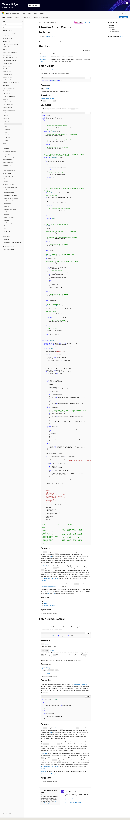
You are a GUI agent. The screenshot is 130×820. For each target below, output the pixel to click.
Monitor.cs (49, 70)
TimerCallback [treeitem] (6, 231)
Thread (46, 601)
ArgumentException (46, 668)
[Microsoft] (3, 13)
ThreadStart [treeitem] (6, 214)
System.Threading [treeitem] (7, 30)
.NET (45, 22)
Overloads (111, 27)
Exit (51, 556)
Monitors (43, 580)
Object (47, 89)
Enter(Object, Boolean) (80, 684)
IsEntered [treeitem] (7, 129)
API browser (51, 22)
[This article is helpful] (121, 36)
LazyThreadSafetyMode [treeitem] (9, 96)
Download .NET (123, 17)
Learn (40, 22)
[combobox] (12, 24)
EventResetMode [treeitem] (7, 71)
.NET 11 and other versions (49, 613)
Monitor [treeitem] (6, 115)
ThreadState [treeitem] (6, 220)
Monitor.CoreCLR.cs (51, 623)
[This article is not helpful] (123, 36)
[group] (66, 329)
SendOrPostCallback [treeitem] (8, 176)
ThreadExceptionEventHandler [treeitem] (10, 198)
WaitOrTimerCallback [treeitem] (8, 249)
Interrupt (43, 584)
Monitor (57, 552)
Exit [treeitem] (6, 126)
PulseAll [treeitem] (7, 135)
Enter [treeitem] (6, 124)
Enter (48, 593)
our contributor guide (48, 802)
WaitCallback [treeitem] (6, 236)
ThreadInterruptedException (49, 586)
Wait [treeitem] (6, 140)
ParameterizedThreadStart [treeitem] (9, 151)
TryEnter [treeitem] (7, 137)
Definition (111, 25)
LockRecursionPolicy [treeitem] (8, 104)
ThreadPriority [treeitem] (6, 212)
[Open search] (122, 13)
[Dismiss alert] (127, 3)
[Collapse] (22, 21)
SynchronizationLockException (49, 578)
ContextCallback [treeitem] (7, 66)
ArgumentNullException (48, 98)
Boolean (52, 650)
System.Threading (50, 36)
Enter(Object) (43, 56)
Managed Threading (49, 605)
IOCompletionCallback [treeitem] (8, 88)
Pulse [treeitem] (6, 132)
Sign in (126, 13)
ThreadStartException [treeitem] (8, 217)
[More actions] (89, 22)
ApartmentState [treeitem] (7, 36)
